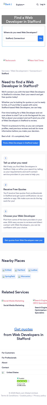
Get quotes (23, 329)
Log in (42, 4)
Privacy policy (40, 395)
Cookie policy (26, 395)
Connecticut (35, 71)
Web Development (19, 71)
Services (5, 71)
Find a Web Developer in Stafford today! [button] (20, 143)
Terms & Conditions (9, 395)
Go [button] (40, 38)
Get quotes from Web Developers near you (23, 240)
